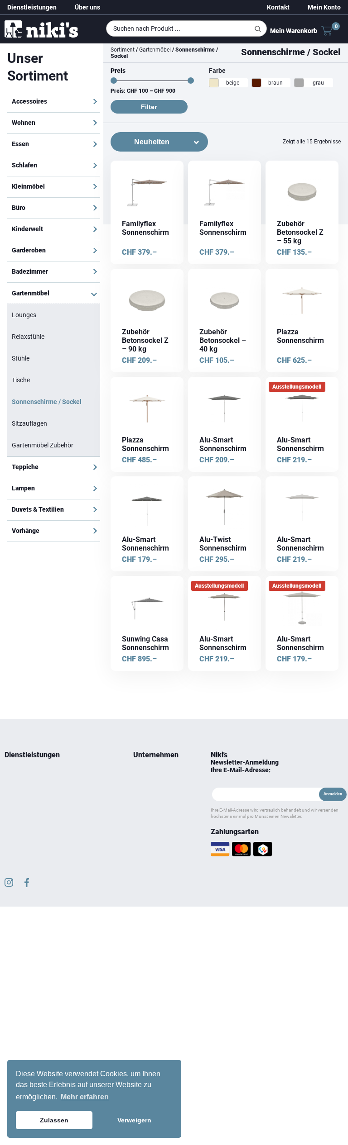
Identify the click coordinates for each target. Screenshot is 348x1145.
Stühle (20, 358)
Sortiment (123, 50)
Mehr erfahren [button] (85, 1097)
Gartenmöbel (30, 293)
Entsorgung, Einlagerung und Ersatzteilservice (40, 835)
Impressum (147, 840)
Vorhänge (25, 530)
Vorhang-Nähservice (29, 819)
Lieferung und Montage (33, 786)
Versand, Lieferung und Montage (156, 856)
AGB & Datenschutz (156, 830)
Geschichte (146, 786)
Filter (149, 106)
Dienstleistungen (32, 7)
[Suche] (258, 29)
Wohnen (23, 122)
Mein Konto (324, 7)
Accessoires (29, 101)
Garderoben (29, 250)
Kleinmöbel (28, 186)
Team (140, 775)
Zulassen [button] (54, 1120)
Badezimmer (30, 271)
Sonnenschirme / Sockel (47, 401)
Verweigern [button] (134, 1120)
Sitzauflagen (29, 423)
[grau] (299, 82)
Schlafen (24, 165)
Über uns (87, 7)
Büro (18, 207)
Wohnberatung (23, 775)
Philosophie (147, 808)
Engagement (148, 797)
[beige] (214, 82)
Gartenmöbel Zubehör (42, 445)
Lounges (24, 314)
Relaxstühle (28, 336)
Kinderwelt (27, 229)
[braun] (256, 82)
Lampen (23, 488)
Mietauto (15, 797)
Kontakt (278, 7)
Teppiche (25, 466)
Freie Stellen (148, 819)
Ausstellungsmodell (296, 387)
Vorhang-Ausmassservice (36, 808)
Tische (21, 380)
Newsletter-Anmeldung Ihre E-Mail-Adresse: (245, 766)
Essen (20, 143)
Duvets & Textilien (38, 509)
